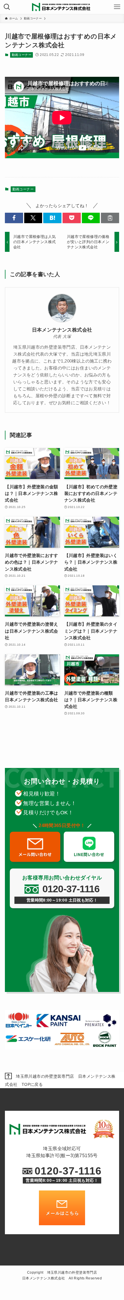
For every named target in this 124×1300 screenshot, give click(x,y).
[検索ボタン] (7, 7)
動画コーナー (21, 55)
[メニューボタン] (117, 7)
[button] (14, 218)
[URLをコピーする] (110, 218)
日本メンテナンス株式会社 (62, 330)
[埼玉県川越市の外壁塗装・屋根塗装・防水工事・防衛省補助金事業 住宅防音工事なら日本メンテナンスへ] (62, 7)
